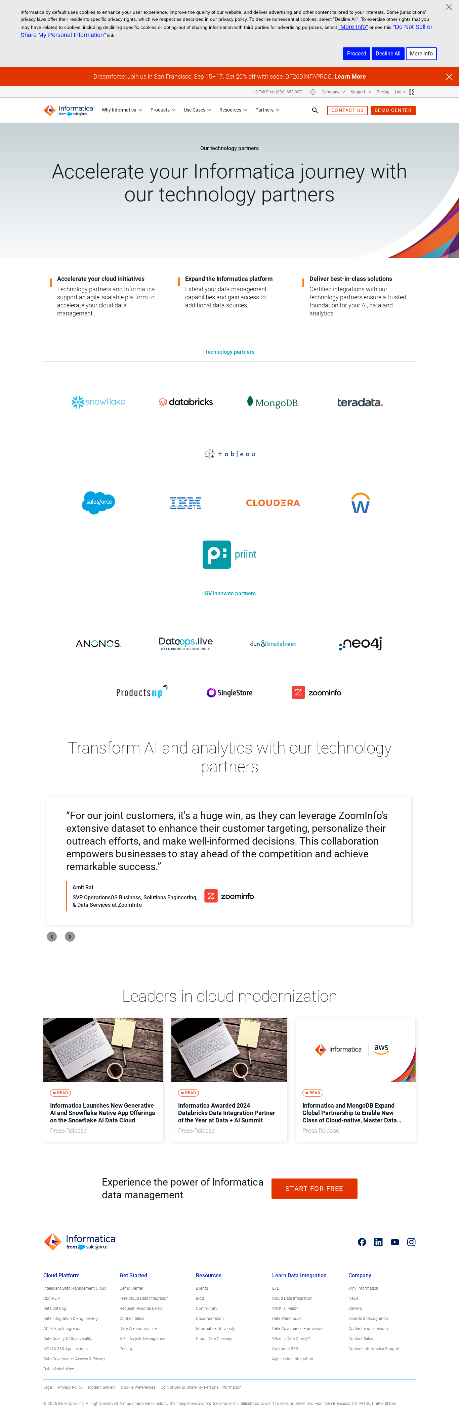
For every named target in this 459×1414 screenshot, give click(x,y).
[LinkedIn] (378, 1242)
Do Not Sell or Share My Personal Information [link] (201, 1387)
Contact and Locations (368, 1328)
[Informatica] (68, 110)
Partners (264, 110)
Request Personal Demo (141, 1308)
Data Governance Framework (298, 1328)
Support (358, 92)
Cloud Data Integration (292, 1298)
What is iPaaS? (285, 1308)
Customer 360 (285, 1348)
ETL (275, 1288)
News (353, 1298)
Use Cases (194, 110)
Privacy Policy (70, 1387)
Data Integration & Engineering (70, 1318)
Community (206, 1308)
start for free (314, 1189)
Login (400, 92)
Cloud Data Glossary (214, 1338)
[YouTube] (395, 1242)
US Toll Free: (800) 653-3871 (278, 92)
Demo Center (131, 1288)
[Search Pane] (315, 110)
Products (160, 110)
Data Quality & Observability (67, 1338)
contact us (347, 110)
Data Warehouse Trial (139, 1328)
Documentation (210, 1318)
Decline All (388, 53)
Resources (230, 110)
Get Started (133, 1275)
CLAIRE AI (52, 1298)
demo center (393, 110)
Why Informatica (119, 110)
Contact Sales (132, 1318)
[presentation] (52, 937)
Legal (48, 1387)
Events (202, 1288)
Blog (200, 1298)
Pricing (383, 92)
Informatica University (215, 1328)
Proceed (356, 53)
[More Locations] (312, 92)
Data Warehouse (286, 1318)
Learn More (350, 76)
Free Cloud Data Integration (144, 1298)
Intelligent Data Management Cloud (75, 1288)
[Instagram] (411, 1242)
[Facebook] (362, 1242)
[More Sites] (412, 92)
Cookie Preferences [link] (138, 1387)
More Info (421, 53)
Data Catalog (54, 1308)
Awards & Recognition (368, 1318)
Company (331, 92)
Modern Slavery (102, 1387)
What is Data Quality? (291, 1338)
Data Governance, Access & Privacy (74, 1359)
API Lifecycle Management (143, 1338)
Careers (355, 1308)
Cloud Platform (61, 1275)
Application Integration (292, 1359)
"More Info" (353, 27)
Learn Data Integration (299, 1275)
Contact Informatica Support (374, 1348)
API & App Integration (62, 1328)
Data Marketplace (58, 1369)
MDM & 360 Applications (65, 1348)
